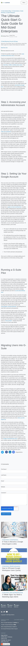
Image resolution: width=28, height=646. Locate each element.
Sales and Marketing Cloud (16, 592)
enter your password (6, 131)
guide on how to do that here (14, 207)
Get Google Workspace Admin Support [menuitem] (9, 628)
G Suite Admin (15, 11)
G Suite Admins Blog (6, 11)
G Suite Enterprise (10, 12)
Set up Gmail (8, 320)
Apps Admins (4, 635)
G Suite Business (14, 539)
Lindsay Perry (12, 35)
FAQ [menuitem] (15, 624)
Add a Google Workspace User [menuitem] (7, 626)
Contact (3, 633)
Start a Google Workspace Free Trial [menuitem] (9, 622)
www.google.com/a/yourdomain (8, 306)
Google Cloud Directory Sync (10, 438)
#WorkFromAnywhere (15, 566)
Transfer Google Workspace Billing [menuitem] (8, 624)
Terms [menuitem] (15, 626)
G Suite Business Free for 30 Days (9, 41)
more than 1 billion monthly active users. (12, 64)
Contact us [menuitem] (16, 622)
